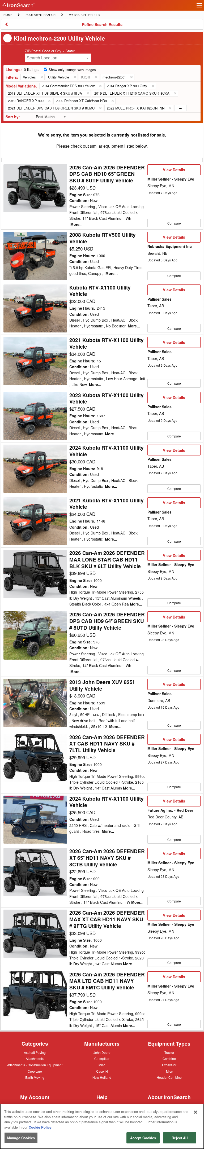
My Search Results (84, 15)
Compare (174, 223)
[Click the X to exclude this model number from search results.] (100, 86)
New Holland (101, 1078)
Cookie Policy (40, 1127)
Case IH (102, 1072)
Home (7, 14)
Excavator (169, 1064)
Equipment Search (40, 15)
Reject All (180, 1137)
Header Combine (169, 1078)
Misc (102, 1064)
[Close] (195, 1112)
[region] (102, 1126)
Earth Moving (34, 1078)
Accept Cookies (143, 1137)
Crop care (35, 1072)
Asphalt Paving (35, 1053)
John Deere (102, 1053)
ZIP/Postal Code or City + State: (50, 50)
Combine (169, 1058)
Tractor (169, 1052)
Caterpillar (101, 1058)
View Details (174, 171)
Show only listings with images (72, 69)
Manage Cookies (21, 1137)
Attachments (35, 1058)
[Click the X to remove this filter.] (41, 77)
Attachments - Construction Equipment (34, 1065)
